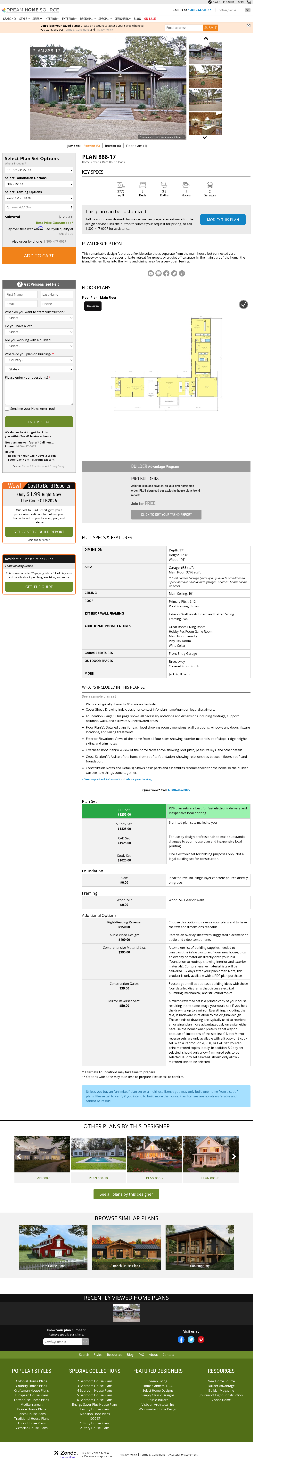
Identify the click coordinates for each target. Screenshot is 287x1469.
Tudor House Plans (31, 1423)
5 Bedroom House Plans (94, 1395)
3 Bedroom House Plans (94, 1386)
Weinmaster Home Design (158, 1409)
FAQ (141, 1354)
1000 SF (94, 1418)
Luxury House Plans (95, 1409)
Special (104, 19)
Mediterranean (31, 1404)
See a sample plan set (99, 696)
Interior (51, 19)
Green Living (158, 1381)
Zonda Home (221, 1400)
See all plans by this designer (126, 1194)
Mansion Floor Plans (95, 1414)
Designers (121, 19)
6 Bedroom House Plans (94, 1400)
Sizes (36, 19)
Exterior (69, 19)
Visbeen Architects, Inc (158, 1404)
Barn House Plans (113, 162)
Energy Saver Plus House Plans (95, 1404)
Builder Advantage (221, 1386)
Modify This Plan (223, 219)
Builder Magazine (221, 1390)
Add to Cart (39, 255)
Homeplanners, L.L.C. (158, 1386)
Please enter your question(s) (28, 377)
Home (86, 162)
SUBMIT (210, 28)
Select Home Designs (158, 1390)
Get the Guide (39, 586)
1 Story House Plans (95, 1423)
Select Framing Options (23, 192)
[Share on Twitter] (174, 273)
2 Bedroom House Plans (94, 1381)
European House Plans (31, 1395)
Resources (114, 1354)
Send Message (39, 422)
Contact (168, 1354)
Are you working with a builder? (28, 340)
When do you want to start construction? (35, 312)
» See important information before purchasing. (117, 779)
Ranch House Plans (32, 1414)
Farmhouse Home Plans (31, 1400)
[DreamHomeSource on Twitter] (191, 1339)
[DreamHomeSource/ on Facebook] (181, 1339)
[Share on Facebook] (166, 273)
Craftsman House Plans (31, 1390)
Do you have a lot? (18, 326)
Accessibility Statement (183, 1454)
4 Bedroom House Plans (94, 1390)
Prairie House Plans (31, 1409)
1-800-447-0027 (54, 241)
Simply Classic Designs (158, 1395)
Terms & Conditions (76, 29)
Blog (137, 19)
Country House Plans (31, 1386)
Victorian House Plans (31, 1428)
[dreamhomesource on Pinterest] (201, 1339)
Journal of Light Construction (221, 1395)
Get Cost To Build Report (39, 531)
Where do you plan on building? (29, 354)
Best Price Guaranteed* (54, 223)
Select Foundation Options (25, 178)
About (153, 1354)
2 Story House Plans (95, 1428)
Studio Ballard (158, 1400)
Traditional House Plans (31, 1418)
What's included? (15, 163)
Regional (87, 19)
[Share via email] (151, 273)
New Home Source (221, 1381)
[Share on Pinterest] (182, 273)
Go (248, 10)
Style (23, 19)
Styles (98, 1354)
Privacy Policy (104, 29)
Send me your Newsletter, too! (32, 408)
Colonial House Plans (31, 1381)
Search (84, 1354)
